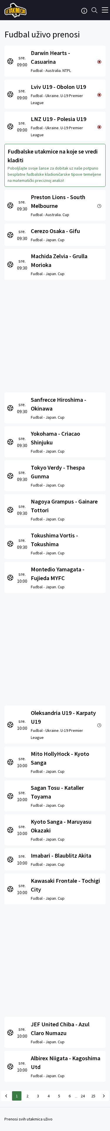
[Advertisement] (55, 334)
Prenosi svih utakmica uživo (28, 1119)
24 (83, 1096)
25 (93, 1096)
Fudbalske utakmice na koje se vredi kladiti (53, 156)
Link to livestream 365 (16, 10)
